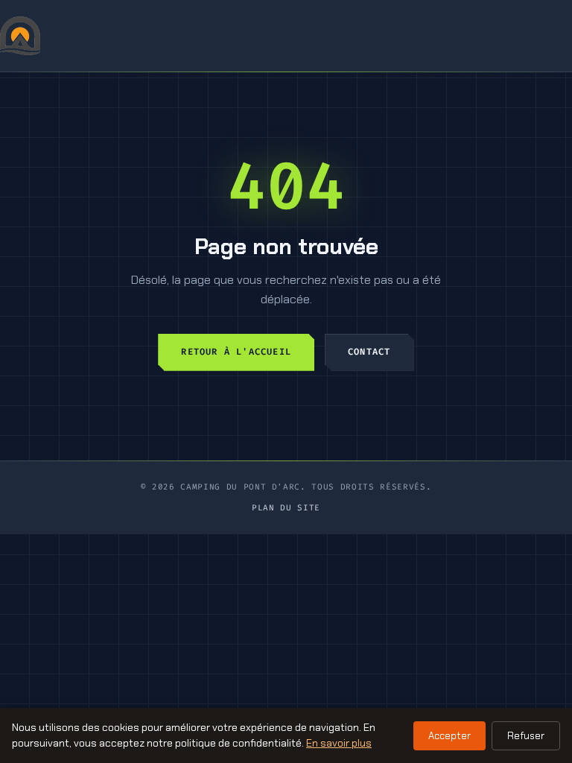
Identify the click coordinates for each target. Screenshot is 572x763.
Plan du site (286, 507)
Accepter (449, 735)
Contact (369, 352)
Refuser (525, 735)
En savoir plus (339, 743)
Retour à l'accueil (236, 352)
